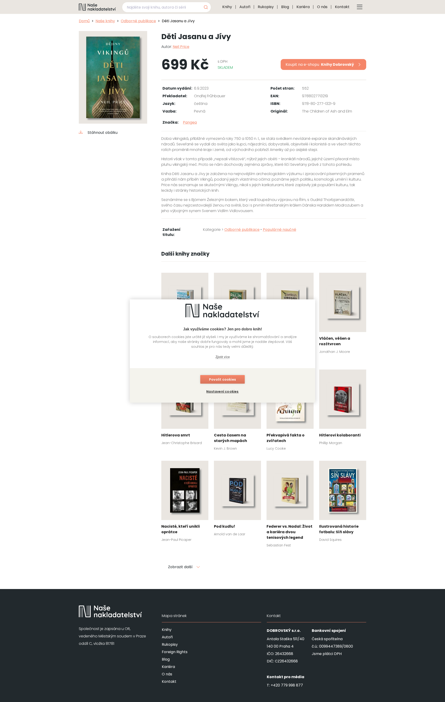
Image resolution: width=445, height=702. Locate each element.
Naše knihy (105, 21)
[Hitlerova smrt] (184, 409)
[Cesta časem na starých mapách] (237, 411)
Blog (285, 6)
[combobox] (166, 7)
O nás (322, 6)
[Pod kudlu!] (237, 500)
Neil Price (181, 46)
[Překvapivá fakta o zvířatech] (290, 411)
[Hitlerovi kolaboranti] (342, 409)
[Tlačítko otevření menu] (359, 6)
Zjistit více (223, 357)
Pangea (190, 122)
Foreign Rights (175, 652)
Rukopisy (266, 6)
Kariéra (303, 6)
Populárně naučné (279, 229)
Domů (84, 21)
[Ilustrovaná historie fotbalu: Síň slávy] (342, 503)
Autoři (244, 6)
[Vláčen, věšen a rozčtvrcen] (342, 315)
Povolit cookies (222, 379)
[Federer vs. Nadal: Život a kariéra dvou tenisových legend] (290, 505)
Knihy (227, 6)
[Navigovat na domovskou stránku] (97, 7)
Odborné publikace (138, 21)
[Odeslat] (205, 7)
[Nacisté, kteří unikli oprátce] (184, 503)
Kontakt (342, 6)
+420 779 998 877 (287, 685)
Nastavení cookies (222, 391)
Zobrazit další (180, 567)
